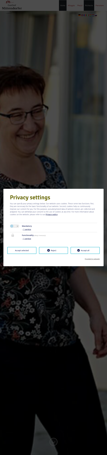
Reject (53, 250)
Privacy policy (52, 214)
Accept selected (22, 250)
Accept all (85, 250)
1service (26, 229)
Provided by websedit (92, 259)
